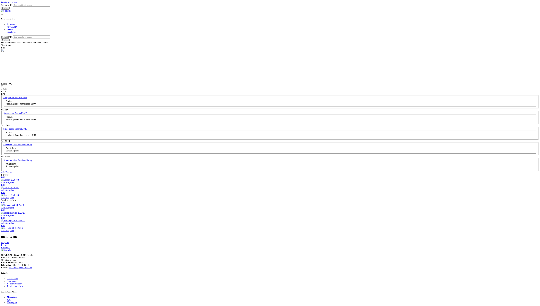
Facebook (13, 297)
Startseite (11, 24)
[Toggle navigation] (2, 14)
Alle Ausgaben (7, 182)
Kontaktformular (14, 283)
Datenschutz (12, 278)
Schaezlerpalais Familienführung (17, 144)
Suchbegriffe (7, 5)
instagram (13, 302)
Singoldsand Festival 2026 (15, 97)
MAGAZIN (12, 27)
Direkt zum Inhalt (9, 2)
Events (10, 29)
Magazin (5, 242)
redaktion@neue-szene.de (20, 267)
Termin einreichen (15, 286)
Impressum (11, 281)
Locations (11, 32)
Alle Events (6, 172)
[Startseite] (6, 11)
